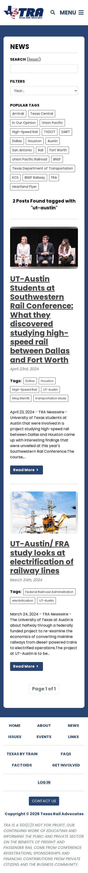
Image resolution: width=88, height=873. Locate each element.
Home (14, 725)
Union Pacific (52, 122)
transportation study (50, 398)
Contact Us (44, 801)
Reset (33, 59)
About (44, 725)
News (73, 725)
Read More (24, 470)
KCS (15, 177)
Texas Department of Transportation (42, 168)
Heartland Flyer (24, 186)
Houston (35, 141)
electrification (22, 601)
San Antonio (22, 150)
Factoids (22, 765)
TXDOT (49, 131)
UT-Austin (50, 390)
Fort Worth (58, 150)
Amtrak (18, 113)
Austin (53, 141)
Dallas (17, 141)
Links (73, 737)
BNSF (57, 159)
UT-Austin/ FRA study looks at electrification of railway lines (41, 557)
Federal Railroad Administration (49, 592)
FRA (54, 177)
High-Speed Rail (25, 131)
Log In (44, 782)
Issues (14, 737)
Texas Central (41, 113)
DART (65, 131)
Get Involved (66, 765)
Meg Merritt (20, 398)
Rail (40, 150)
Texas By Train (22, 754)
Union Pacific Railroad (29, 159)
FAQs (66, 754)
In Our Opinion (24, 122)
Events (44, 737)
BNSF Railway (35, 177)
